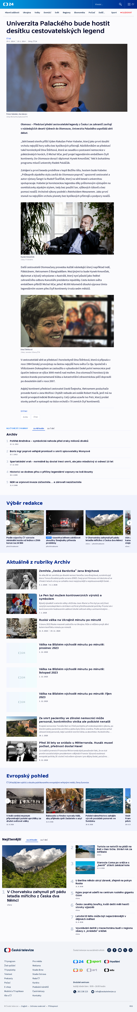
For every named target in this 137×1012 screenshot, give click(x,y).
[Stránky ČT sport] (94, 961)
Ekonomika (79, 12)
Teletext (8, 974)
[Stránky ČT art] (92, 970)
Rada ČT (36, 978)
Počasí (92, 12)
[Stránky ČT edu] (109, 970)
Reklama (37, 965)
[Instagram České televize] (109, 950)
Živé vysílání (9, 965)
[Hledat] (120, 4)
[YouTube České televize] (120, 950)
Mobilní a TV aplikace (14, 991)
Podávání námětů (41, 987)
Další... (102, 12)
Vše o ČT (8, 995)
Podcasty (8, 978)
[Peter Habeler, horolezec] (66, 78)
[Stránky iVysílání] (112, 961)
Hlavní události (12, 12)
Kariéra (36, 982)
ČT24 (8, 38)
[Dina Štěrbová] (67, 321)
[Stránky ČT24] (78, 961)
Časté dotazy (38, 991)
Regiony (67, 12)
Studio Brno (38, 969)
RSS (131, 1006)
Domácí (47, 12)
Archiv (25, 417)
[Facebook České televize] (114, 950)
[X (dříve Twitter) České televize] (125, 950)
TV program (9, 961)
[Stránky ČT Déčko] (78, 970)
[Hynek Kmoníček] (67, 228)
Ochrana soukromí (37, 1006)
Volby (37, 12)
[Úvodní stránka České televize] (19, 950)
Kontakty (37, 995)
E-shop (7, 987)
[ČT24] (8, 4)
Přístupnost (53, 1006)
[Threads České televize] (130, 950)
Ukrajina (27, 12)
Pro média (37, 961)
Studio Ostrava (39, 974)
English (24, 1006)
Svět (57, 12)
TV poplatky (9, 969)
